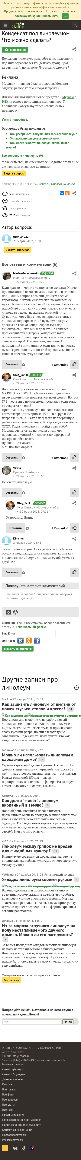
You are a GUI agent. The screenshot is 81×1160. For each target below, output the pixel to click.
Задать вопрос (14, 173)
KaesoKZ (7, 795)
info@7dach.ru (21, 1056)
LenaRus (7, 921)
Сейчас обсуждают (13, 1074)
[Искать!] (75, 25)
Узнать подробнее (14, 119)
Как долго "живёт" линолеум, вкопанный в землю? (30, 803)
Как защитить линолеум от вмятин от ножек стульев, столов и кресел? (39, 706)
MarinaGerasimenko (26, 273)
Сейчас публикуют (13, 1069)
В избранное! (17, 49)
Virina (17, 468)
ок (65, 16)
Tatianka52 (9, 750)
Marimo (7, 699)
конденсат (69, 184)
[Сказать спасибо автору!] (74, 364)
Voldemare (9, 874)
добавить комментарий (18, 648)
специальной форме (32, 627)
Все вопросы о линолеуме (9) (22, 156)
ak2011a (7, 841)
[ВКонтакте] (62, 193)
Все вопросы (10, 1099)
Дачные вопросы (12, 1079)
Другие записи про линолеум (30, 683)
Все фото (8, 1094)
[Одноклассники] (67, 193)
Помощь (7, 1084)
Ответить (12, 364)
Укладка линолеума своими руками (34, 138)
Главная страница (12, 1064)
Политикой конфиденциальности (35, 16)
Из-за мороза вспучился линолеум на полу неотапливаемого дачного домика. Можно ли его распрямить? (38, 930)
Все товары (9, 1089)
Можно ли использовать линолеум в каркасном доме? (37, 757)
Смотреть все (11, 980)
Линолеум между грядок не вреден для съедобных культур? (37, 848)
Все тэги (7, 1109)
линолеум (56, 184)
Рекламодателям (12, 1140)
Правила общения (13, 1114)
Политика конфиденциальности (21, 1125)
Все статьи (8, 1104)
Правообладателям (14, 1135)
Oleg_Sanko (21, 375)
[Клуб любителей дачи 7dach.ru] (18, 25)
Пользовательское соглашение (21, 1119)
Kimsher (18, 538)
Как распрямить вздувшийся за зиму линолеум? (43, 134)
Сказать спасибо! (17, 250)
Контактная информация (17, 1130)
